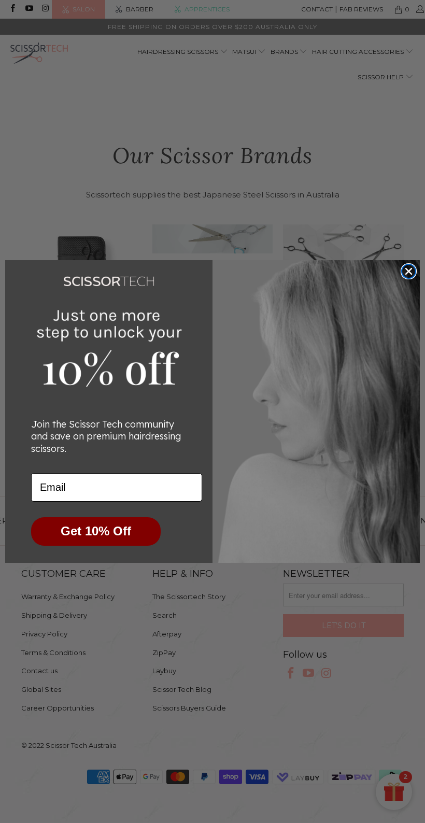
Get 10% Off (96, 531)
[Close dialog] (409, 271)
